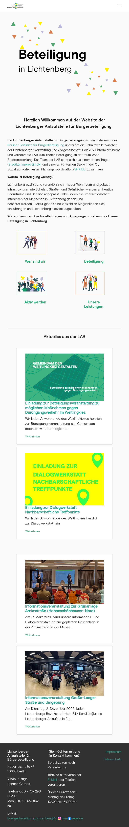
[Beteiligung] (90, 242)
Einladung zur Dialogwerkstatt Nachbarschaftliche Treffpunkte (52, 510)
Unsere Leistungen (93, 304)
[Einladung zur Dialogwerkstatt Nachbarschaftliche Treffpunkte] (64, 479)
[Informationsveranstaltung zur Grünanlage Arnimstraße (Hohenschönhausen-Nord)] (64, 582)
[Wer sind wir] (31, 242)
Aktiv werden (35, 302)
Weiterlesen (32, 436)
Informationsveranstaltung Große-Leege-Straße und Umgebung (60, 700)
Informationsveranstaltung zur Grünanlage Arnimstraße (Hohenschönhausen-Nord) (61, 608)
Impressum (114, 752)
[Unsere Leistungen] (90, 283)
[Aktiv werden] (31, 283)
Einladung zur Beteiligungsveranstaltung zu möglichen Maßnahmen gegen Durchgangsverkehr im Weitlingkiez (62, 408)
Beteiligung (93, 261)
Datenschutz (112, 759)
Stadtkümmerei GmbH (24, 165)
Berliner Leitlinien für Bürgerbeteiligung (35, 145)
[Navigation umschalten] (120, 6)
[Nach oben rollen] (121, 819)
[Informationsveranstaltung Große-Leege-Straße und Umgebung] (64, 673)
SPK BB (79, 169)
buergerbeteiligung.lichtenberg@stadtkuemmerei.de (45, 818)
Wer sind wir (35, 261)
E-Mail (52, 780)
